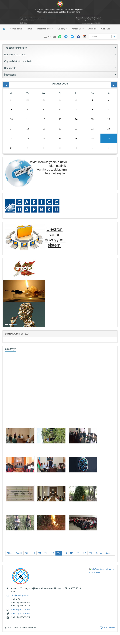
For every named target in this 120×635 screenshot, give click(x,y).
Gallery (62, 28)
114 (58, 553)
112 (46, 553)
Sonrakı (99, 553)
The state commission (15, 47)
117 (78, 553)
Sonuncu (109, 553)
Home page (16, 28)
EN (49, 36)
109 (26, 553)
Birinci (9, 553)
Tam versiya (108, 627)
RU (54, 36)
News (29, 28)
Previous (3, 292)
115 (65, 553)
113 (52, 553)
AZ (45, 36)
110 (33, 553)
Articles (92, 28)
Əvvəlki (19, 553)
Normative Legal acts (15, 54)
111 (39, 553)
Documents (10, 68)
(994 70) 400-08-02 (20, 613)
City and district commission (18, 61)
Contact (105, 28)
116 (71, 553)
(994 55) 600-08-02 (20, 609)
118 (84, 553)
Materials (77, 28)
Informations (44, 28)
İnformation (10, 74)
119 (90, 553)
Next (116, 292)
